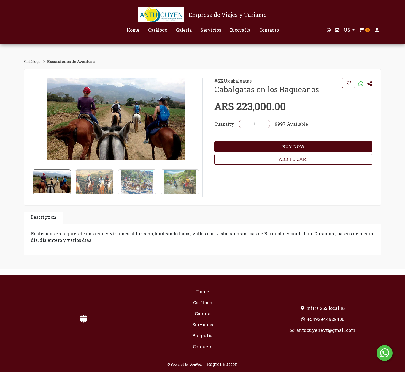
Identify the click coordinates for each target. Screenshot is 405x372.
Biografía (240, 30)
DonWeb (196, 364)
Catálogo (157, 30)
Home (132, 30)
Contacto (269, 30)
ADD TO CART (294, 159)
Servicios (211, 30)
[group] (116, 119)
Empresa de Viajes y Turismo (228, 14)
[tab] (43, 218)
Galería (184, 30)
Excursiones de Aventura (71, 61)
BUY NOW (293, 146)
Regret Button (222, 364)
